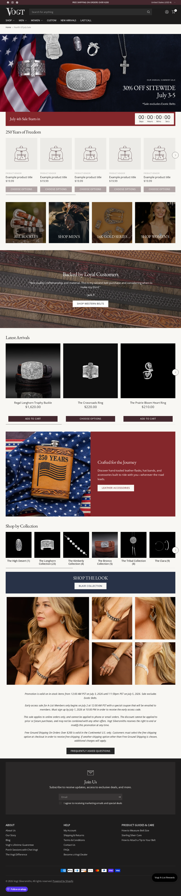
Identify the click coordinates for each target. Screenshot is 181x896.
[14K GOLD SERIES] (112, 222)
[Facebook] (8, 2)
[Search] (148, 12)
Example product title (19, 177)
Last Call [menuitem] (85, 20)
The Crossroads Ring (90, 402)
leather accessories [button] (116, 487)
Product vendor (13, 173)
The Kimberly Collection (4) (76, 562)
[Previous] (5, 155)
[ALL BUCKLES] (26, 222)
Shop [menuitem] (9, 20)
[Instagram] (12, 2)
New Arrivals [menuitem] (68, 20)
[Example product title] (21, 154)
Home (8, 27)
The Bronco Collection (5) (105, 562)
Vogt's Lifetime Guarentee (20, 844)
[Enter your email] (119, 797)
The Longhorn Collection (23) (47, 562)
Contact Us (69, 844)
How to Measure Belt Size (135, 830)
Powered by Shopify (63, 881)
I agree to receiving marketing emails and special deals (93, 803)
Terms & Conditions (74, 840)
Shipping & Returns (74, 835)
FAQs (66, 849)
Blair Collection (90, 586)
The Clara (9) (162, 560)
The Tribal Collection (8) (133, 562)
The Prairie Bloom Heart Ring (148, 402)
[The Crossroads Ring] (90, 370)
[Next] (175, 155)
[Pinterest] (17, 2)
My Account (70, 830)
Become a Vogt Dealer (76, 854)
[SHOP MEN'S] (69, 222)
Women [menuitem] (35, 20)
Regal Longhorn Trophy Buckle (33, 402)
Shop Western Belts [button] (90, 303)
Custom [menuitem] (51, 20)
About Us (10, 830)
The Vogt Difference (16, 854)
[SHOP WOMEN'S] (155, 222)
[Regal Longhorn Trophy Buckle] (33, 370)
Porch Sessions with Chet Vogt (22, 849)
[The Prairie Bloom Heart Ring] (148, 370)
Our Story (11, 835)
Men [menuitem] (21, 20)
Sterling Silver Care (132, 835)
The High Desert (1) (18, 560)
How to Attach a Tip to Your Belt (139, 840)
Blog (8, 840)
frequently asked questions (90, 751)
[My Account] (167, 12)
